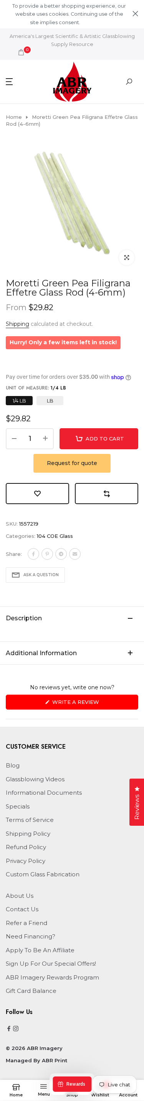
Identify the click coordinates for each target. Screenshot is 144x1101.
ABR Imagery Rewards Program (52, 977)
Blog (13, 765)
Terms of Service (30, 819)
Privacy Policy (25, 860)
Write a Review (88, 704)
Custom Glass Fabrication (42, 874)
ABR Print (54, 1060)
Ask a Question (41, 574)
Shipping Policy (28, 833)
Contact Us (22, 909)
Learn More (94, 22)
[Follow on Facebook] (9, 1029)
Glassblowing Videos (35, 779)
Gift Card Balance (31, 990)
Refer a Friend (26, 923)
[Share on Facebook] (33, 554)
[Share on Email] (75, 554)
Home (14, 117)
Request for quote (72, 463)
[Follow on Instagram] (16, 1029)
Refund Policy (26, 847)
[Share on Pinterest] (47, 554)
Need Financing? (30, 936)
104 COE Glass (55, 536)
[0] (21, 52)
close (135, 13)
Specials (18, 806)
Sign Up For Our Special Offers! (51, 963)
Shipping (17, 323)
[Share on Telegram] (61, 554)
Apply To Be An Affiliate (40, 950)
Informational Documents (44, 792)
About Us (19, 895)
